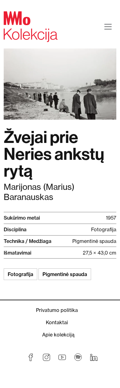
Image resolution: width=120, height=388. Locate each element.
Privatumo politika (57, 310)
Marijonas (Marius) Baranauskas (39, 192)
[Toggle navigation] (108, 27)
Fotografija (20, 274)
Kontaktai (57, 322)
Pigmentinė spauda (64, 274)
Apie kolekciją (58, 335)
